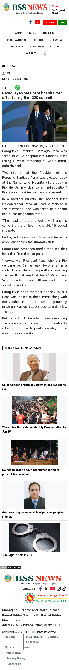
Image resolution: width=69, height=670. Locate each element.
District (38, 40)
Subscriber (36, 46)
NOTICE (54, 46)
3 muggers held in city (17, 555)
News (30, 33)
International (17, 40)
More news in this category (23, 348)
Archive (50, 22)
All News (32, 53)
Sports (15, 46)
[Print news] (17, 88)
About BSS (13, 652)
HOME (18, 33)
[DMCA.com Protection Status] (10, 567)
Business (49, 33)
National (10, 636)
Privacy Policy (15, 658)
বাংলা (63, 22)
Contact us (13, 664)
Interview (55, 40)
